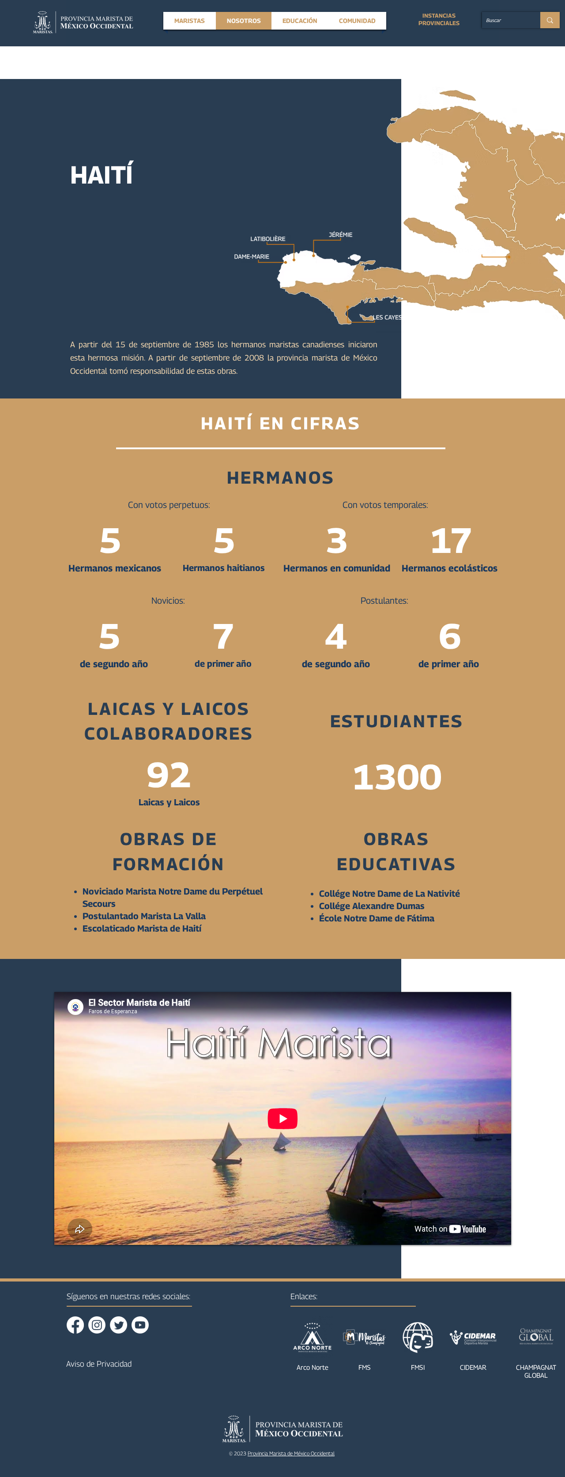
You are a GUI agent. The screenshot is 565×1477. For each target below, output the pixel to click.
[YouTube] (140, 1325)
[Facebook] (75, 1325)
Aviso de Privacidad (99, 1363)
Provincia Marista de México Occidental (291, 1453)
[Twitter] (118, 1325)
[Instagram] (96, 1325)
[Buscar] (550, 20)
